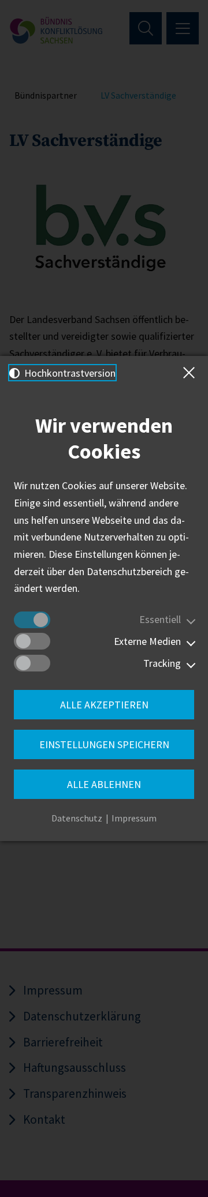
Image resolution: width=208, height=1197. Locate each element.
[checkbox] (32, 619)
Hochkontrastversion (69, 373)
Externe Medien (147, 641)
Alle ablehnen (104, 784)
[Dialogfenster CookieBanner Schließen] (191, 372)
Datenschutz (76, 818)
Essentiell (160, 619)
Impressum (134, 818)
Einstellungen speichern (104, 744)
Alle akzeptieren (104, 704)
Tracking (162, 663)
